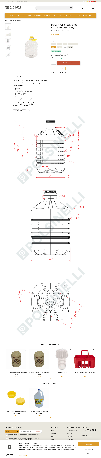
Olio (23, 15)
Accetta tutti (89, 444)
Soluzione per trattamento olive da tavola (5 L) (39, 412)
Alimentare (67, 15)
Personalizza (88, 449)
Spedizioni (69, 433)
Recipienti (12, 20)
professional (87, 15)
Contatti (7, 1)
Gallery (53, 439)
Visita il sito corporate (22, 1)
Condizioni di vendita (72, 430)
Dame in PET (19, 20)
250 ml (53, 44)
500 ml (59, 44)
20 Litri (70, 47)
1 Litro (65, 44)
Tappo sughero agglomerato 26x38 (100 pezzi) (39, 373)
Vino (17, 15)
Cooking (77, 15)
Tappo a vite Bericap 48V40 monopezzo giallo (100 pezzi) (16, 412)
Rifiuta (88, 454)
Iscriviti (38, 431)
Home (12, 15)
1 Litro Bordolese (73, 44)
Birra (29, 15)
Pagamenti (69, 436)
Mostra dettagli (23, 455)
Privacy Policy (28, 439)
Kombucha (37, 15)
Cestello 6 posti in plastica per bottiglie (85, 372)
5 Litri (59, 47)
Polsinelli (68, 30)
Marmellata (47, 15)
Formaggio (57, 15)
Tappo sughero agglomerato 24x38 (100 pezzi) (16, 373)
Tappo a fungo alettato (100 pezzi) (62, 372)
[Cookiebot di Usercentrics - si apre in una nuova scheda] (9, 455)
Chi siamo (13, 1)
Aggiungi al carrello (68, 63)
